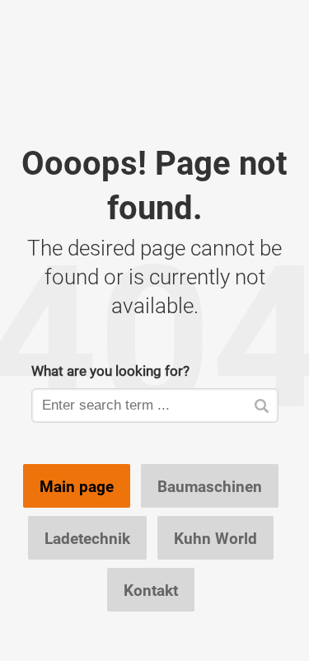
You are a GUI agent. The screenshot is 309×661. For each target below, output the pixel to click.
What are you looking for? (110, 370)
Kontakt (151, 590)
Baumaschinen (209, 486)
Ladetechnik (87, 538)
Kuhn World (215, 538)
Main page (77, 486)
